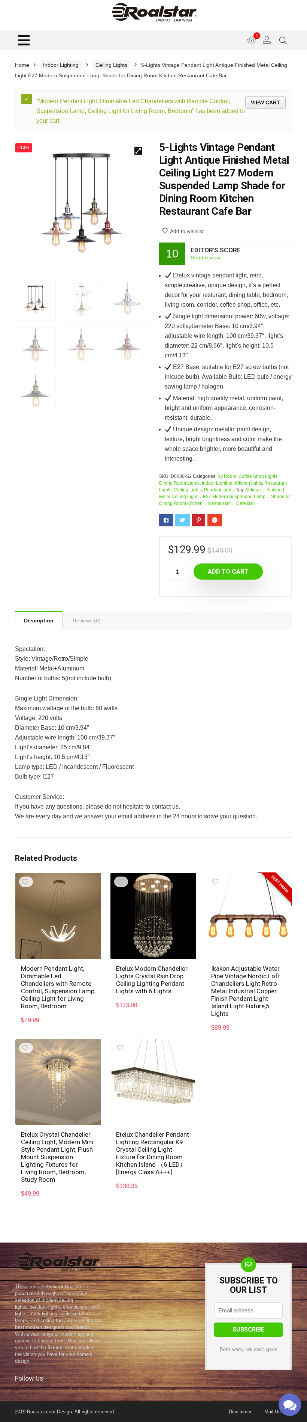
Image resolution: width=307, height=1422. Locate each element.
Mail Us (272, 1411)
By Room (227, 476)
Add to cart (228, 571)
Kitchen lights (248, 483)
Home (22, 65)
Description (39, 621)
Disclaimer (240, 1411)
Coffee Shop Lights (257, 476)
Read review (205, 258)
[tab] (39, 620)
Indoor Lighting (61, 65)
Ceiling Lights (111, 65)
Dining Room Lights (179, 483)
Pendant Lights (219, 490)
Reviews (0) (87, 621)
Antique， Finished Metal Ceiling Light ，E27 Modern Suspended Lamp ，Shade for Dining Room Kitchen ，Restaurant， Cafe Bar (225, 496)
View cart (265, 102)
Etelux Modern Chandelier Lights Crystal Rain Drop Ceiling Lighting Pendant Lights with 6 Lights (152, 980)
